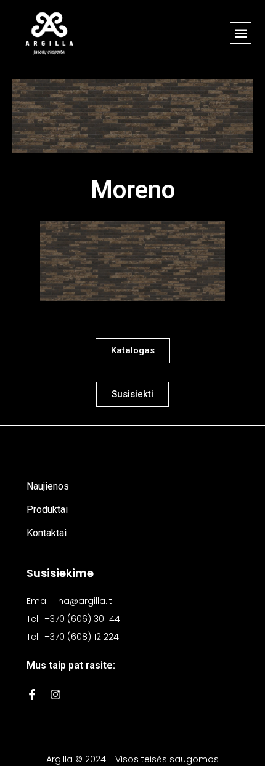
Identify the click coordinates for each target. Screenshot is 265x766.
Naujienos (47, 486)
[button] (240, 33)
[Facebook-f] (32, 694)
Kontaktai (46, 533)
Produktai (47, 509)
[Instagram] (55, 694)
